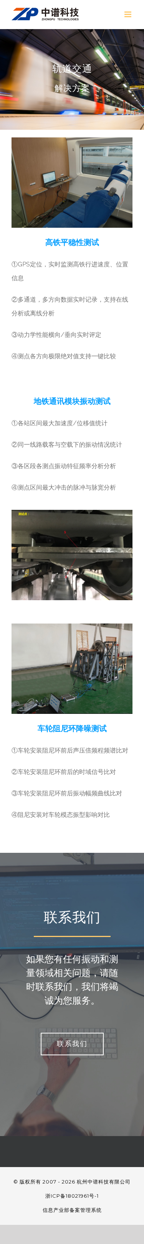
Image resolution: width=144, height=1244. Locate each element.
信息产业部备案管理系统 (72, 1210)
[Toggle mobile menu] (128, 14)
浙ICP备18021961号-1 (72, 1196)
